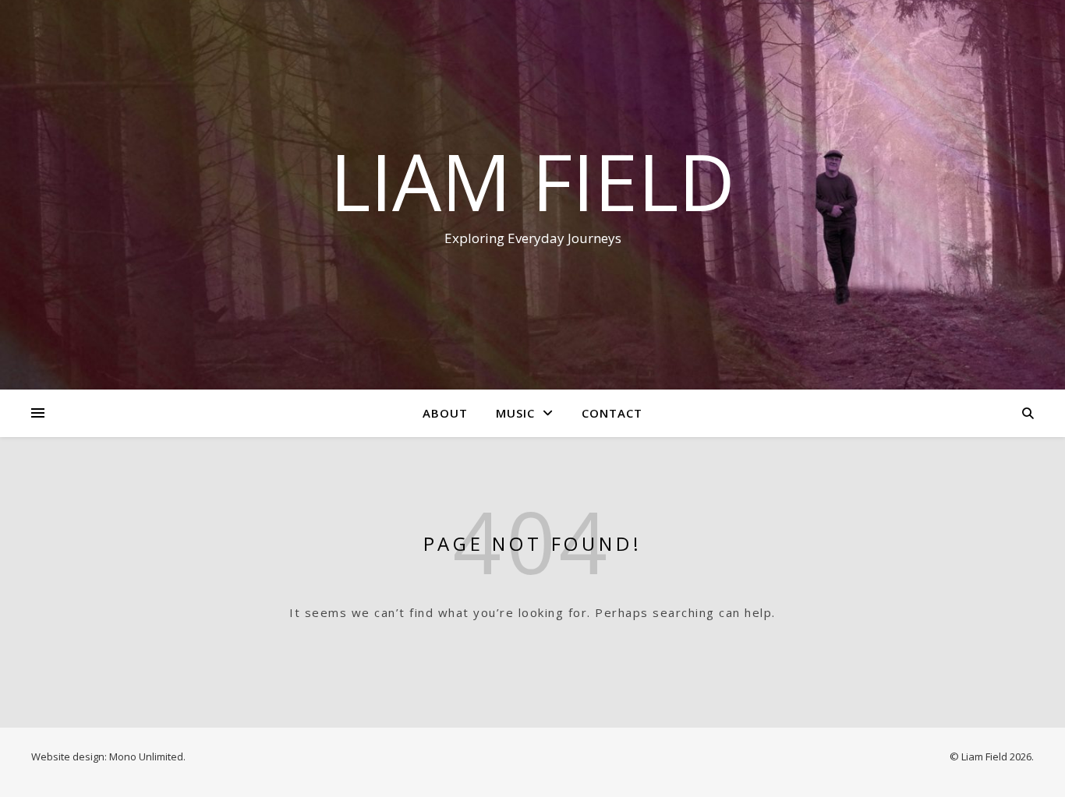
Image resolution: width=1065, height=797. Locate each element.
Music (515, 413)
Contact (612, 413)
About (445, 413)
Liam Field (532, 181)
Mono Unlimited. (147, 756)
